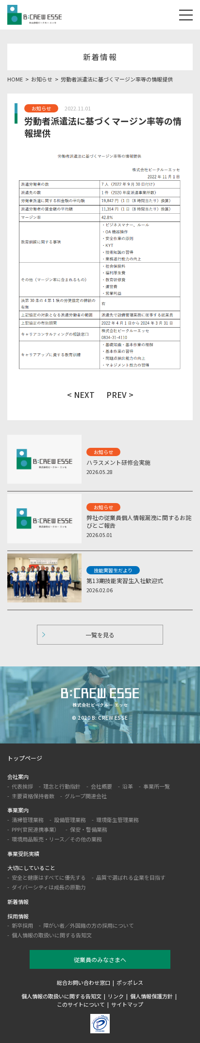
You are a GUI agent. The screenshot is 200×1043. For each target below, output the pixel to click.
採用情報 (18, 916)
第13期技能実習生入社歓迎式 (124, 580)
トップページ (24, 758)
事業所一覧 (156, 786)
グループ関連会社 (86, 796)
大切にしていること (31, 867)
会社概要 (101, 786)
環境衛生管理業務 (117, 819)
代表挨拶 (22, 786)
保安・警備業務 (88, 829)
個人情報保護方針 (151, 996)
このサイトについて (81, 1004)
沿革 (127, 786)
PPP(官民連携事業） (36, 829)
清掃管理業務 (28, 819)
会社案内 (18, 776)
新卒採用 (22, 925)
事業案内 (18, 810)
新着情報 (18, 901)
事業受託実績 (23, 853)
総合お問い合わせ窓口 (83, 982)
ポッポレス (130, 982)
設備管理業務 (70, 819)
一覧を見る (100, 635)
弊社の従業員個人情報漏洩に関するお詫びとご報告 (138, 521)
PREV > (119, 394)
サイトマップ (127, 1004)
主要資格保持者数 (33, 796)
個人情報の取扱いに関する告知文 (52, 935)
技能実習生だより (113, 570)
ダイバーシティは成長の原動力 (49, 887)
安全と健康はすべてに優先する (49, 877)
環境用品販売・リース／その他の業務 (57, 839)
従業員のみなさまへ (100, 959)
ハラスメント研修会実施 (118, 462)
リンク (116, 996)
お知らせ (41, 108)
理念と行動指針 (62, 786)
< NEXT (81, 394)
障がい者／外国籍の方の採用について (88, 925)
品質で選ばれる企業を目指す (131, 877)
